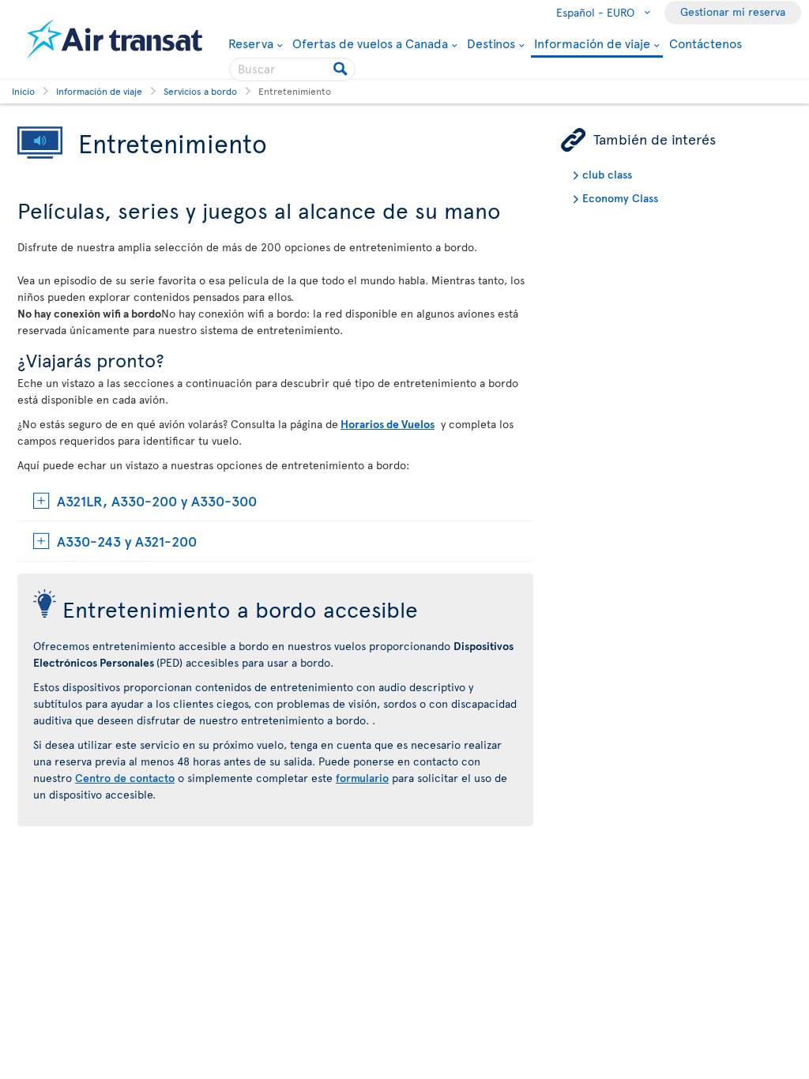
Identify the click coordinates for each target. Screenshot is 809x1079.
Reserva (251, 42)
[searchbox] (292, 69)
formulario (362, 777)
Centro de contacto (125, 777)
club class (607, 174)
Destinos (491, 42)
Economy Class (620, 197)
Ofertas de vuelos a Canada (370, 42)
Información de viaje (592, 44)
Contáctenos (705, 42)
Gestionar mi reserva (732, 11)
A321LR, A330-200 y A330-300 (157, 500)
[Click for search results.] (342, 69)
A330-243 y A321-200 (127, 541)
